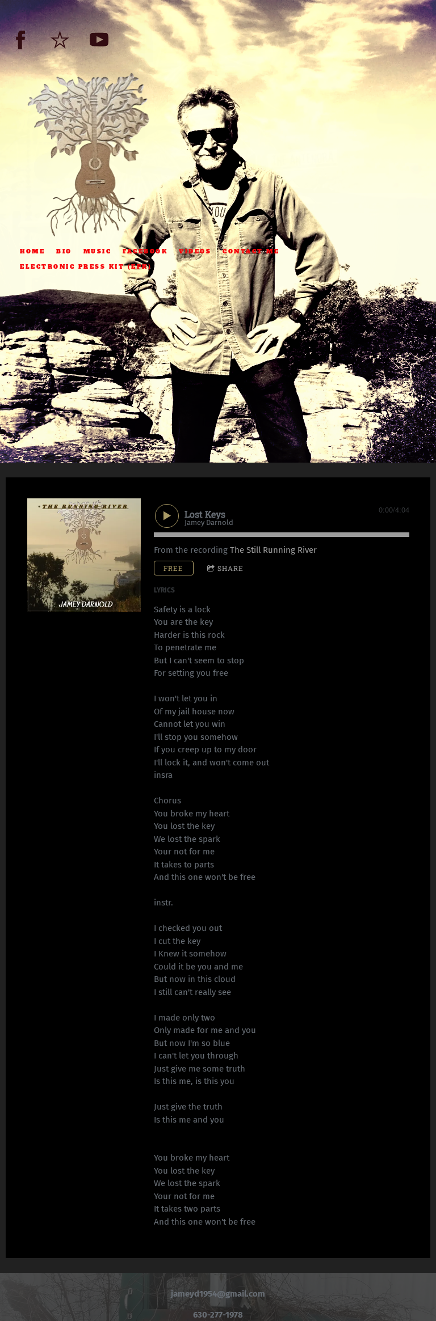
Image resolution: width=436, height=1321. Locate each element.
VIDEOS (195, 251)
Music (97, 251)
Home (32, 251)
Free (173, 568)
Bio (64, 251)
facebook (145, 251)
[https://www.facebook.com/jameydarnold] (20, 40)
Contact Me (251, 251)
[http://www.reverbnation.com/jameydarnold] (60, 40)
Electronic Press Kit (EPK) (86, 266)
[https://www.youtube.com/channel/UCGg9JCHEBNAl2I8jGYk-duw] (99, 40)
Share (230, 568)
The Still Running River (273, 550)
